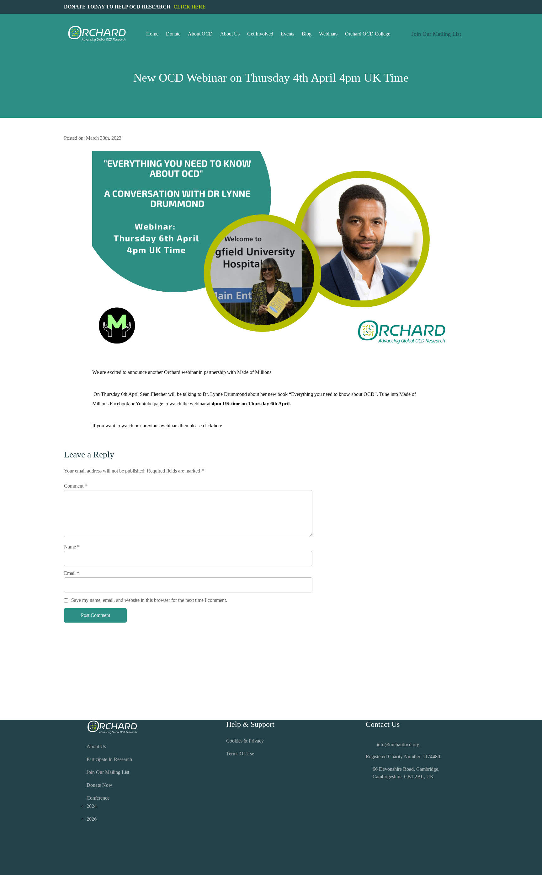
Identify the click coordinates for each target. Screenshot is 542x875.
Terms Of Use (240, 753)
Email (71, 573)
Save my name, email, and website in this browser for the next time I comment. (149, 600)
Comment (75, 486)
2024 (92, 806)
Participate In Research (109, 759)
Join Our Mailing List (108, 772)
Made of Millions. (255, 372)
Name (72, 546)
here (218, 425)
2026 (92, 819)
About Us (96, 746)
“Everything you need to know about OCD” (333, 394)
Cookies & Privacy (245, 740)
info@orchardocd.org (398, 744)
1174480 (431, 756)
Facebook (119, 403)
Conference (98, 798)
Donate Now (99, 785)
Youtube (144, 403)
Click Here (189, 6)
